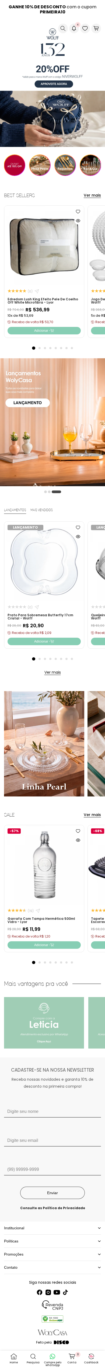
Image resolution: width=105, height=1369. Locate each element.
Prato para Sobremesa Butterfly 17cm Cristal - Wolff (40, 617)
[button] (8, 28)
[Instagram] (48, 1292)
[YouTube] (57, 1292)
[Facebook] (39, 1292)
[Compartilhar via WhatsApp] (37, 291)
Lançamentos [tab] (15, 510)
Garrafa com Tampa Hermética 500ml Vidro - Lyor (41, 920)
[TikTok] (65, 1292)
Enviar (52, 1193)
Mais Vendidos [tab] (41, 510)
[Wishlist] (85, 28)
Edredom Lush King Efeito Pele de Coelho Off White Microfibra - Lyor (43, 301)
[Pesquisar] (63, 28)
